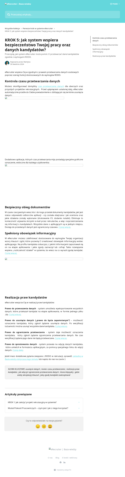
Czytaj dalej (18, 350)
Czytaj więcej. (11, 253)
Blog (57, 458)
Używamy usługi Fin (64, 470)
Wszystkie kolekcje (12, 28)
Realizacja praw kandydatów (104, 56)
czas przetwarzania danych (51, 86)
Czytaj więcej (64, 227)
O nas (50, 458)
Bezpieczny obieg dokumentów (105, 45)
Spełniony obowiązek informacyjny (101, 50)
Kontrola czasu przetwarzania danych (105, 39)
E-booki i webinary (69, 458)
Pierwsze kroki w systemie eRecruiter (38, 28)
